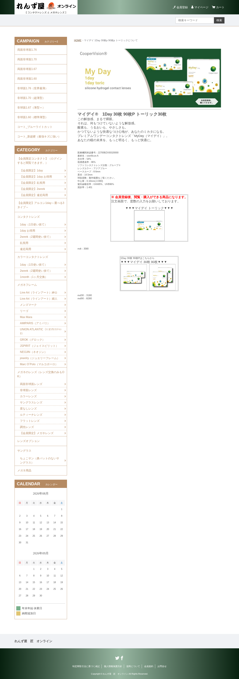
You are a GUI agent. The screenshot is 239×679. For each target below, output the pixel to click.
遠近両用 (25, 249)
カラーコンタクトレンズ (32, 256)
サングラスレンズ (31, 402)
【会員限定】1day (31, 170)
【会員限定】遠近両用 (34, 195)
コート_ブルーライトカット (34, 126)
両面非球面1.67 (27, 68)
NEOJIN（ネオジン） (33, 351)
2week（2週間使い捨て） (36, 236)
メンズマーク (28, 304)
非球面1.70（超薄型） (31, 97)
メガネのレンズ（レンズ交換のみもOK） (40, 374)
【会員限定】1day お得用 (36, 176)
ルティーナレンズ (31, 414)
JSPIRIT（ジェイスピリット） (39, 345)
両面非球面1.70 (27, 59)
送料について (133, 666)
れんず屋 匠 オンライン (33, 641)
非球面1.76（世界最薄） (32, 88)
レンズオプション (28, 441)
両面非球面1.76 (27, 49)
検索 (219, 20)
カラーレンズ (28, 396)
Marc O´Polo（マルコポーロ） (39, 364)
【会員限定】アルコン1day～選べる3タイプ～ (40, 205)
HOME (77, 40)
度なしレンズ (28, 408)
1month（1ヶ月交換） (34, 276)
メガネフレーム (27, 284)
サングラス (24, 450)
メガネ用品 (24, 470)
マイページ (201, 7)
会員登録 (182, 7)
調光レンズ (27, 426)
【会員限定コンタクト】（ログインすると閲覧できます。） (39, 160)
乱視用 (24, 242)
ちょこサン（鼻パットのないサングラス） (39, 460)
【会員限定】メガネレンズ (37, 433)
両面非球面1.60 (27, 78)
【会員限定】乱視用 (32, 182)
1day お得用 (27, 230)
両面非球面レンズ (31, 384)
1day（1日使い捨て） (33, 224)
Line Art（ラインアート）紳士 (38, 292)
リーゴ (24, 310)
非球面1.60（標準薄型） (32, 117)
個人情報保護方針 (113, 666)
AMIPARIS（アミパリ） (35, 323)
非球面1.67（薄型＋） (31, 107)
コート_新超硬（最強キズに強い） (39, 136)
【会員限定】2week (32, 188)
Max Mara (26, 317)
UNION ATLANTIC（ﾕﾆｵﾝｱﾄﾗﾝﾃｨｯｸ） (40, 331)
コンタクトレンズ (28, 216)
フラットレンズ (30, 420)
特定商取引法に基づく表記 (86, 666)
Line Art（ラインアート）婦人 (38, 298)
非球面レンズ (28, 390)
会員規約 (148, 666)
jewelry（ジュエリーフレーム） (40, 358)
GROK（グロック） (32, 339)
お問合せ (162, 666)
